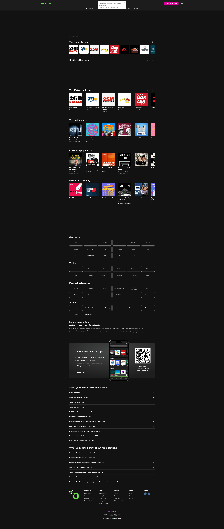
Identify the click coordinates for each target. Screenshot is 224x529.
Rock (90, 242)
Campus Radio (105, 275)
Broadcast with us (89, 501)
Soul (76, 255)
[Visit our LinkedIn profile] (145, 494)
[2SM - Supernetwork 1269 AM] (94, 49)
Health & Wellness (119, 288)
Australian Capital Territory (76, 307)
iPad (130, 495)
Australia (113, 511)
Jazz (148, 249)
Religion (133, 269)
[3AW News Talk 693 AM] (84, 49)
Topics (136, 8)
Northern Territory (105, 308)
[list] (112, 49)
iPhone (131, 493)
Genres (128, 8)
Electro (76, 249)
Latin (119, 255)
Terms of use (102, 493)
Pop (76, 242)
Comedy (90, 275)
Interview (119, 275)
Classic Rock (90, 255)
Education (105, 288)
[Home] (70, 36)
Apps (115, 495)
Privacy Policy (102, 495)
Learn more (81, 372)
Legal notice (102, 498)
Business (148, 295)
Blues (104, 255)
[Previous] (147, 41)
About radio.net (88, 493)
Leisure (90, 295)
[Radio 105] (104, 49)
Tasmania (148, 308)
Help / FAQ (117, 498)
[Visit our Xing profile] (149, 494)
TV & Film (119, 295)
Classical (119, 249)
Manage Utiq (102, 501)
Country (133, 242)
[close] (124, 2)
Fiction (76, 295)
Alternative (90, 249)
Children (148, 269)
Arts (133, 295)
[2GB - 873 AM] (73, 49)
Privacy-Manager (103, 503)
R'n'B (148, 255)
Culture (90, 269)
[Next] (152, 41)
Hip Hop (104, 242)
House (133, 249)
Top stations (89, 8)
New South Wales (90, 308)
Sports (105, 269)
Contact (116, 493)
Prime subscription (119, 501)
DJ (76, 275)
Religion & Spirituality (134, 288)
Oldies (148, 242)
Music (148, 275)
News (76, 269)
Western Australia (90, 314)
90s (134, 255)
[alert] (112, 5)
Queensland (119, 308)
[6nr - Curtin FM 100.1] (134, 49)
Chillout (119, 242)
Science (148, 288)
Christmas (133, 275)
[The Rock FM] (124, 49)
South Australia (133, 308)
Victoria (76, 314)
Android (131, 498)
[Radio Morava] (114, 49)
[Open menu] (182, 3)
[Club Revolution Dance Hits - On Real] (144, 49)
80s (105, 249)
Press (85, 495)
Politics (119, 269)
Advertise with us (89, 498)
